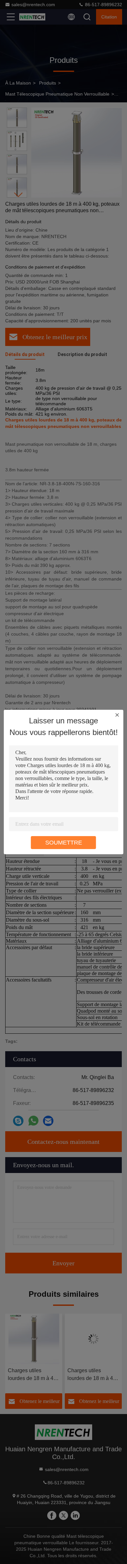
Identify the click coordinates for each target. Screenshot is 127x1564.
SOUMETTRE (63, 842)
